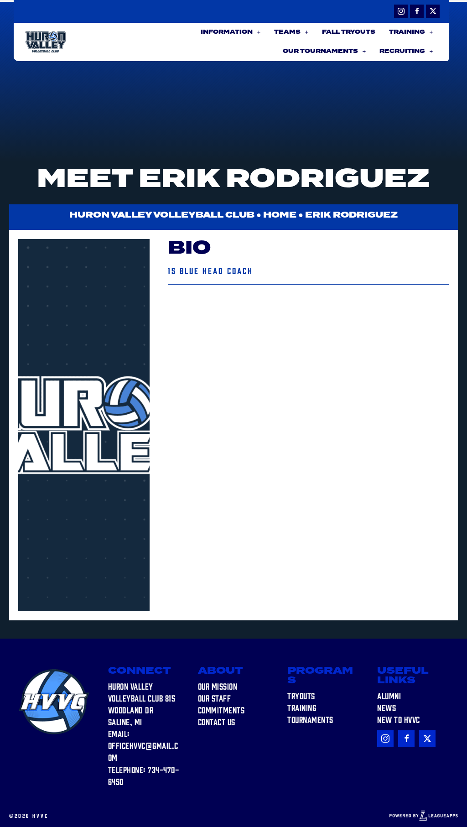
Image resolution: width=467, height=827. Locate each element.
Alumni (389, 696)
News (386, 707)
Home (279, 215)
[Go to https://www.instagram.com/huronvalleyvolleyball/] (401, 11)
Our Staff (214, 698)
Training (301, 707)
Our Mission (218, 686)
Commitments (221, 710)
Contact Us (216, 722)
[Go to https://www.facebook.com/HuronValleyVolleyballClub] (417, 11)
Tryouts (301, 696)
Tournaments (310, 719)
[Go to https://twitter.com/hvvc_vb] (433, 11)
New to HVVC (398, 719)
